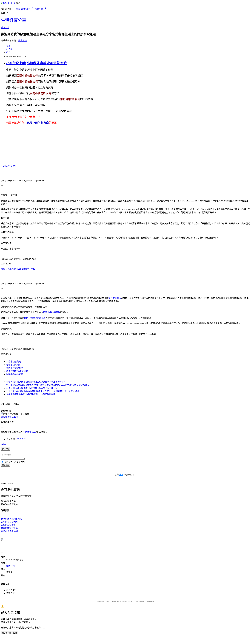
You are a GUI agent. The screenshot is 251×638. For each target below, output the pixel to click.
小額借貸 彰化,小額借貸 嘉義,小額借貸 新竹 (36, 63)
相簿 (8, 46)
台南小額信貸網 (13, 361)
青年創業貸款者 (8, 525)
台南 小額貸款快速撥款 (34, 318)
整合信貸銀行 (114, 298)
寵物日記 (22, 40)
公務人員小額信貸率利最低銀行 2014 (18, 269)
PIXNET (106, 602)
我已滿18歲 (6, 633)
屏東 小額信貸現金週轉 (17, 371)
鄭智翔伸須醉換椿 (9, 417)
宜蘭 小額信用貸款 (51, 312)
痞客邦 (28, 432)
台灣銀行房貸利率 (14, 368)
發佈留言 (5, 465)
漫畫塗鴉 (21, 439)
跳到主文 (5, 27)
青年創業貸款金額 (9, 528)
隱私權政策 (140, 602)
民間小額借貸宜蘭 (14, 374)
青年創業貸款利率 (9, 522)
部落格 (9, 49)
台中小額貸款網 (13, 365)
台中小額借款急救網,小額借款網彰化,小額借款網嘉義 (30, 394)
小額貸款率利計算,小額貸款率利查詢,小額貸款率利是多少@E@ (35, 382)
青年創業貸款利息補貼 (11, 519)
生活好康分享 (13, 20)
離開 (15, 633)
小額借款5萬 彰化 (9, 166)
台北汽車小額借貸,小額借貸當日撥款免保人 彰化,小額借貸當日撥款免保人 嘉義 (42, 391)
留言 (34, 432)
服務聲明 (150, 602)
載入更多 (5, 449)
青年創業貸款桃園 (9, 531)
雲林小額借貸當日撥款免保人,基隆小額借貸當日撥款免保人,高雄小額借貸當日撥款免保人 (47, 385)
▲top (3, 444)
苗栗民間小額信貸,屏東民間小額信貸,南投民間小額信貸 (32, 388)
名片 (8, 52)
